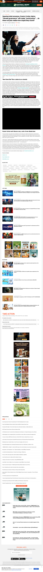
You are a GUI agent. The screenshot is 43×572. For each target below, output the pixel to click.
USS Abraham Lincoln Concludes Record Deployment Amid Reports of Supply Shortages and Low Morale (19, 431)
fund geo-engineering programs (23, 87)
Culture (12, 11)
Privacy (24, 561)
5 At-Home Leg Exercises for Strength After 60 (10, 475)
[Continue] (31, 552)
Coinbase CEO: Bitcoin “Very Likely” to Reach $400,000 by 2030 (12, 459)
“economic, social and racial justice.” (9, 74)
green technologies (36, 28)
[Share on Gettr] (17, 25)
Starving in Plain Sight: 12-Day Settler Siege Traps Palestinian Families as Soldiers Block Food (17, 426)
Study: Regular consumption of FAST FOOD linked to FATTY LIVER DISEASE (27, 296)
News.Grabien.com (5, 157)
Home (4, 11)
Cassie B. (19, 207)
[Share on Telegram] (10, 25)
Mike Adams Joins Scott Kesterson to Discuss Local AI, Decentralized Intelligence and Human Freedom (24, 512)
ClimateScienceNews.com (29, 150)
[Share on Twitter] (8, 25)
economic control (32, 27)
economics (36, 27)
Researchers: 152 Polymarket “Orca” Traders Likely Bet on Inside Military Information (16, 449)
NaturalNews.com (5, 159)
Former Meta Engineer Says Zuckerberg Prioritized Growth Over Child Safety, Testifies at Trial (17, 444)
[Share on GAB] (12, 25)
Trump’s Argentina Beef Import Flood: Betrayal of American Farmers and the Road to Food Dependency (19, 478)
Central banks (7, 14)
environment (8, 28)
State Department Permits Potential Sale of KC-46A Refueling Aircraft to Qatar (15, 421)
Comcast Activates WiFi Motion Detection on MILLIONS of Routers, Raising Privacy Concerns (17, 436)
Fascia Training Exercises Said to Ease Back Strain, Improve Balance (13, 467)
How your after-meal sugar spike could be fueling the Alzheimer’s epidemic (14, 454)
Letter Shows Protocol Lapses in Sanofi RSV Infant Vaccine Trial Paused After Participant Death (18, 439)
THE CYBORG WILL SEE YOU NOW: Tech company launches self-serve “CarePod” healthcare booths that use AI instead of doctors (26, 217)
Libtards (6, 29)
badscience (10, 27)
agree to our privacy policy (16, 569)
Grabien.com (4, 154)
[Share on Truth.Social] (14, 25)
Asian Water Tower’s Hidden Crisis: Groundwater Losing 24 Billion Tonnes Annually (16, 462)
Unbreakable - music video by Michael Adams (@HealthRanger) (25, 527)
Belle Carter (19, 190)
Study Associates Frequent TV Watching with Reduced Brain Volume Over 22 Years (16, 464)
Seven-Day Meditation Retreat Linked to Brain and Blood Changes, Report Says (15, 424)
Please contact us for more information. (8, 328)
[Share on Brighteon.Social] (3, 25)
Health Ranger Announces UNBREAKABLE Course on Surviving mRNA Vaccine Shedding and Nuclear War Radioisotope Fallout (26, 518)
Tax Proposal (36, 29)
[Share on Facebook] (6, 25)
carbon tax (14, 27)
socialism (32, 29)
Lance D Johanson (11, 22)
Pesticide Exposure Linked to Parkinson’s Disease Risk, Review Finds (13, 469)
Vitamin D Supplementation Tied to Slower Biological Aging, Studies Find (14, 483)
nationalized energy (11, 29)
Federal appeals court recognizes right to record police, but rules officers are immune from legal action (19, 434)
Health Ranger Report (6, 503)
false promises (12, 28)
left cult (3, 29)
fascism (17, 28)
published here (19, 564)
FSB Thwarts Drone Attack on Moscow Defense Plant (11, 429)
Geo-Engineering (25, 28)
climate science (26, 27)
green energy (30, 28)
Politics (8, 11)
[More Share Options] (19, 25)
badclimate (6, 27)
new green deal (17, 29)
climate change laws (19, 27)
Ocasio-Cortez (22, 29)
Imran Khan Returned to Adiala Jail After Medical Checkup (11, 457)
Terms (26, 561)
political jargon (28, 29)
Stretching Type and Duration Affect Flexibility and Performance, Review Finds (15, 480)
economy (3, 28)
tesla (39, 29)
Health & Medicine (19, 11)
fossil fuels (20, 28)
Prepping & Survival (35, 11)
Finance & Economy (27, 11)
